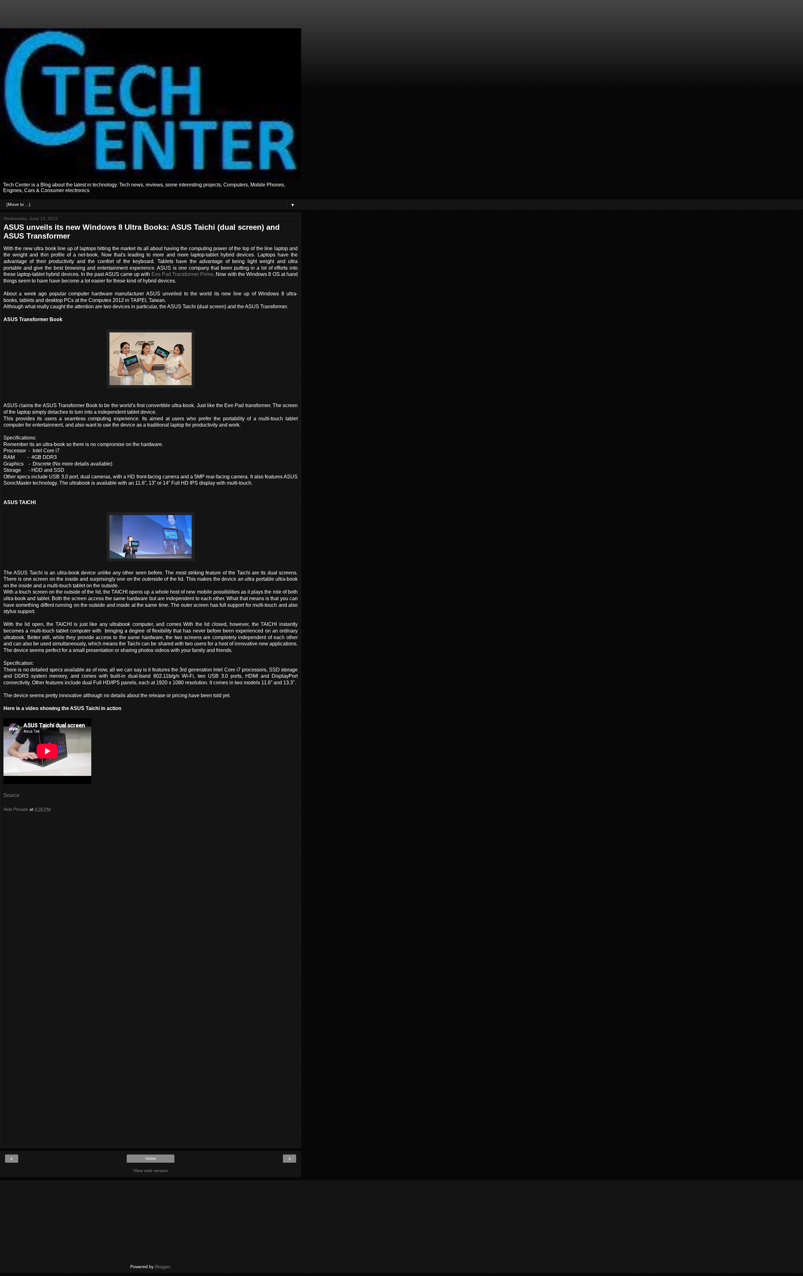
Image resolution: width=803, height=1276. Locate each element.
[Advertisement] (150, 17)
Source (11, 795)
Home (151, 1158)
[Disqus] (150, 900)
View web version (150, 1170)
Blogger (162, 1266)
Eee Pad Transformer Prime (183, 274)
